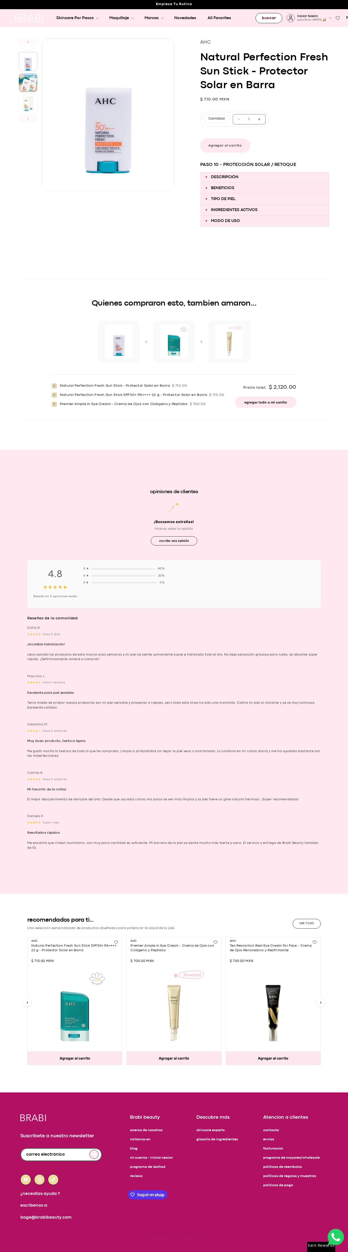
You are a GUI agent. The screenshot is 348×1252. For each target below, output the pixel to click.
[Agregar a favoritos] (116, 942)
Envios (268, 1139)
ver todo (306, 923)
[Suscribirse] (94, 1154)
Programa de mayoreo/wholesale (291, 1157)
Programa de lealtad (147, 1167)
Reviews (136, 1176)
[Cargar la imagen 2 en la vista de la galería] (28, 82)
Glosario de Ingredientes (217, 1139)
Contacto (271, 1130)
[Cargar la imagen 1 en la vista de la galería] (28, 61)
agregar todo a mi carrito (265, 402)
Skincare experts (210, 1130)
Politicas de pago (278, 1185)
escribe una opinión (174, 541)
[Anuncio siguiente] (19, 13)
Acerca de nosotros (146, 1130)
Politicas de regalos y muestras (289, 1176)
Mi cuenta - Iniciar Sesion (151, 1157)
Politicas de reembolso (282, 1167)
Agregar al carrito (75, 1058)
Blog (134, 1148)
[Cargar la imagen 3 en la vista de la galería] (28, 103)
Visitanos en (140, 1139)
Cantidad (216, 118)
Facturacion (273, 1148)
